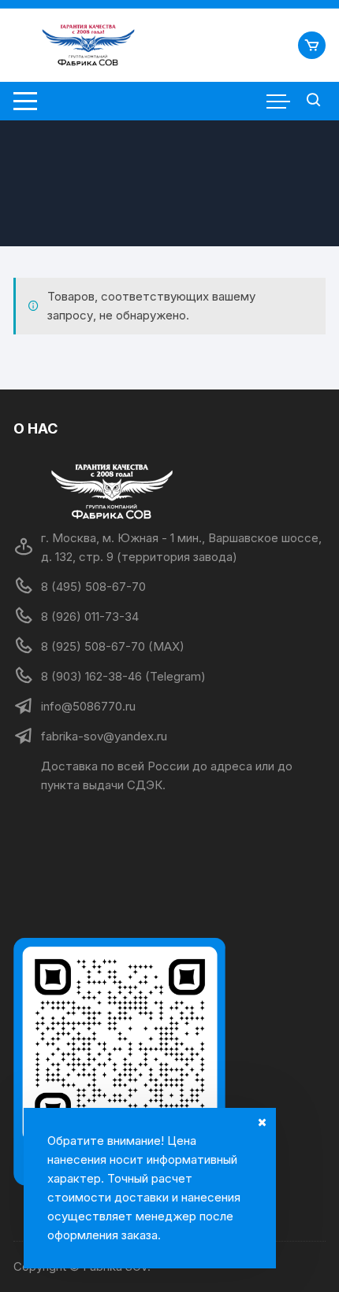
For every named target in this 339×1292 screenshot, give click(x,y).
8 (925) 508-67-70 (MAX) (112, 646)
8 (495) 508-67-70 (93, 586)
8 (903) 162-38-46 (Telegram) (123, 676)
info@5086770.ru (88, 706)
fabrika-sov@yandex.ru (104, 736)
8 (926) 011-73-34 (90, 616)
